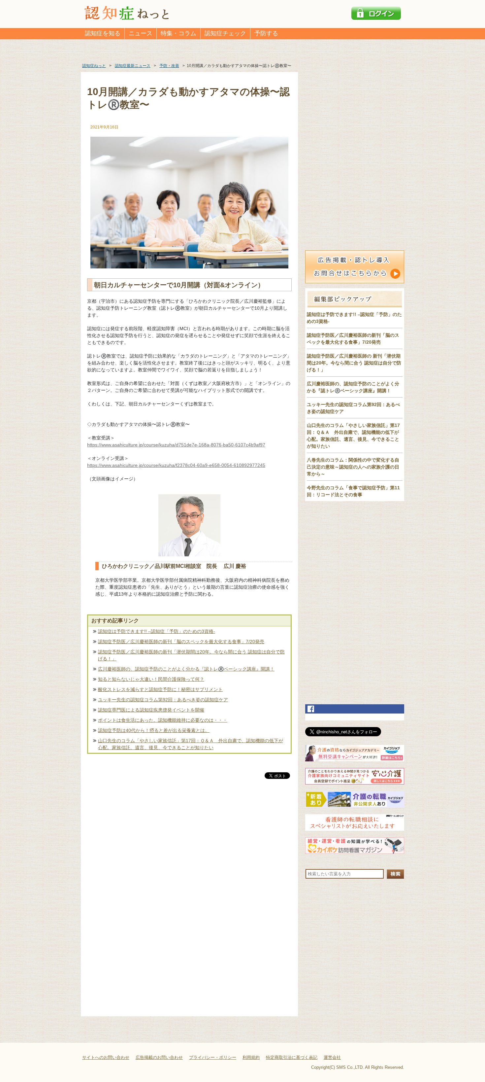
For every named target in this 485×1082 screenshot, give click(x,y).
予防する (266, 33)
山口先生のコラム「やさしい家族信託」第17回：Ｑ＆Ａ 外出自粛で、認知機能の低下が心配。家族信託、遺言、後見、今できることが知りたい (190, 744)
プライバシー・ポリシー (212, 1057)
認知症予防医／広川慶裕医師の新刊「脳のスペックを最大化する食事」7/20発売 (181, 641)
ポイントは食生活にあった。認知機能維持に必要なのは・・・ (162, 720)
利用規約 (251, 1057)
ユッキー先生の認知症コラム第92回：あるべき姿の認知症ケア (163, 699)
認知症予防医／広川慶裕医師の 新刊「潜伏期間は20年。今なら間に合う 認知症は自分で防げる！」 (354, 362)
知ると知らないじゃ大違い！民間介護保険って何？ (151, 679)
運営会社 (332, 1057)
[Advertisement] (189, 849)
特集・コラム (178, 33)
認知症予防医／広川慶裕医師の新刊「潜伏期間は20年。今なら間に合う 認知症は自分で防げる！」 (191, 655)
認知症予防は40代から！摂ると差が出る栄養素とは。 (154, 730)
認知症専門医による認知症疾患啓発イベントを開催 (151, 710)
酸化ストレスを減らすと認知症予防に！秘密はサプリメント (160, 689)
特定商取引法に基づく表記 (291, 1057)
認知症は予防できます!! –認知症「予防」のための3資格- (156, 631)
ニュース (140, 33)
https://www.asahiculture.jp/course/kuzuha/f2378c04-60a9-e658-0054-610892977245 (176, 465)
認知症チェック (225, 33)
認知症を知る (102, 33)
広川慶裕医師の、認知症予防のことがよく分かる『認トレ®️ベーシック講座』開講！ (186, 669)
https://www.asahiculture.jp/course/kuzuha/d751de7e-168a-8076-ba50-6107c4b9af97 (176, 444)
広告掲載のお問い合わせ (159, 1057)
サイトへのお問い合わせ (105, 1057)
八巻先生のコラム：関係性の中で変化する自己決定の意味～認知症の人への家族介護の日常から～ (353, 466)
